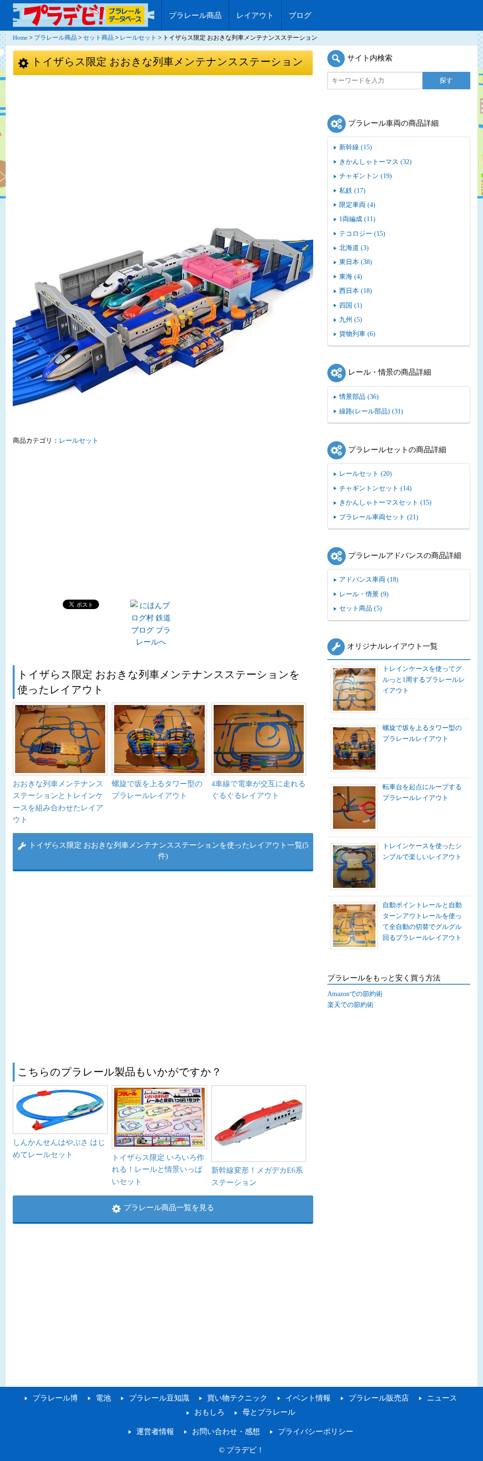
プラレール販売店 (379, 1398)
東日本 (355, 262)
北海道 (354, 247)
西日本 (355, 290)
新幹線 (355, 147)
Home (20, 37)
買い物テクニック (237, 1398)
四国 (350, 305)
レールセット (138, 37)
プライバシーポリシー (315, 1431)
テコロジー (362, 233)
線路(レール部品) (371, 411)
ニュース (442, 1398)
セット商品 (98, 37)
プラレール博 (55, 1398)
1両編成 (357, 219)
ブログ (300, 15)
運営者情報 (155, 1431)
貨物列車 (357, 333)
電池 (103, 1398)
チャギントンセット (375, 488)
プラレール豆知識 (159, 1398)
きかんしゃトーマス (375, 161)
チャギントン (365, 176)
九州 (350, 319)
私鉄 (352, 190)
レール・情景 (364, 594)
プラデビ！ (245, 1450)
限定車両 (357, 204)
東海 (350, 276)
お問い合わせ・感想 (226, 1431)
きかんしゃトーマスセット (385, 502)
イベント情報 (308, 1398)
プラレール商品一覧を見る (169, 1207)
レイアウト (255, 15)
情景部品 (359, 396)
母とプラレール (268, 1412)
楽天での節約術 (350, 1004)
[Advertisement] (163, 147)
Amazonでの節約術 (355, 993)
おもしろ (209, 1412)
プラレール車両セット (378, 517)
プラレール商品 (195, 15)
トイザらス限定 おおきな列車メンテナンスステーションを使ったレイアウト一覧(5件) (168, 850)
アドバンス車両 (369, 579)
